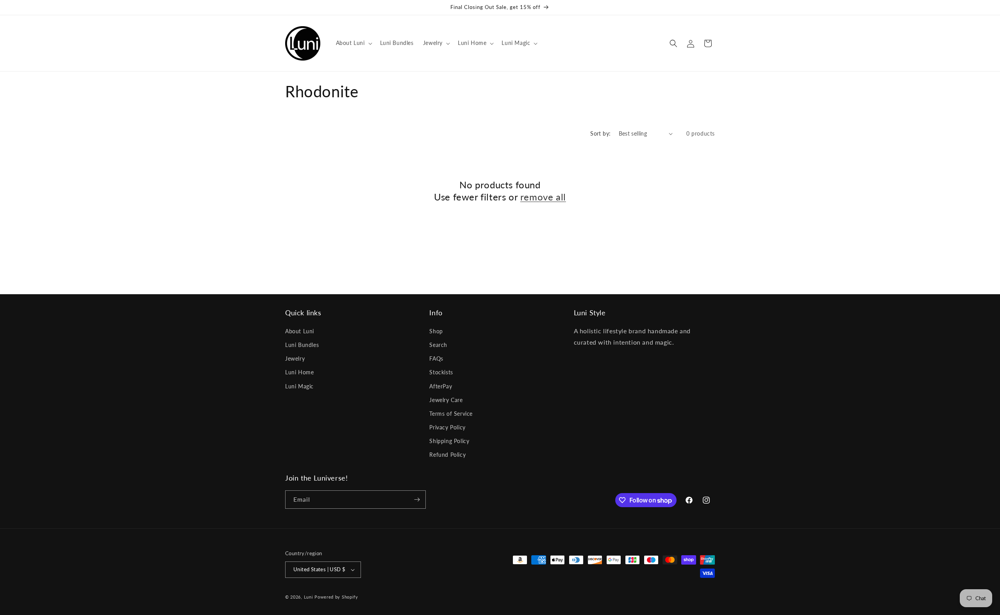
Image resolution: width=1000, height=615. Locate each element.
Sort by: (600, 133)
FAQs (436, 358)
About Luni (299, 331)
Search (438, 344)
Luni (308, 596)
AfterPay (440, 386)
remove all (543, 196)
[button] (353, 43)
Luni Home (299, 372)
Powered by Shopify (336, 596)
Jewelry (295, 358)
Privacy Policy (447, 427)
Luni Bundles (302, 344)
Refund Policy (447, 455)
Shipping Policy (449, 441)
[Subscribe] (416, 499)
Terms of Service (451, 413)
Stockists (441, 372)
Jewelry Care (445, 400)
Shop (436, 331)
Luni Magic (299, 386)
